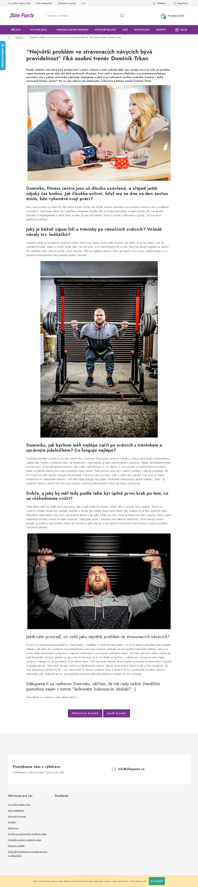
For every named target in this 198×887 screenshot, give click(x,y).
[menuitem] (17, 29)
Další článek (116, 713)
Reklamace (13, 828)
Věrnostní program (67, 3)
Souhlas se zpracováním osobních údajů (27, 834)
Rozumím (157, 881)
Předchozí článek (85, 713)
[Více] (181, 29)
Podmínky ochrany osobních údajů (24, 839)
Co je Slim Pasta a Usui (19, 3)
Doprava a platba (16, 845)
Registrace (183, 3)
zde (144, 881)
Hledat (122, 16)
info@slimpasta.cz (131, 769)
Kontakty (12, 822)
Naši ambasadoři (44, 3)
